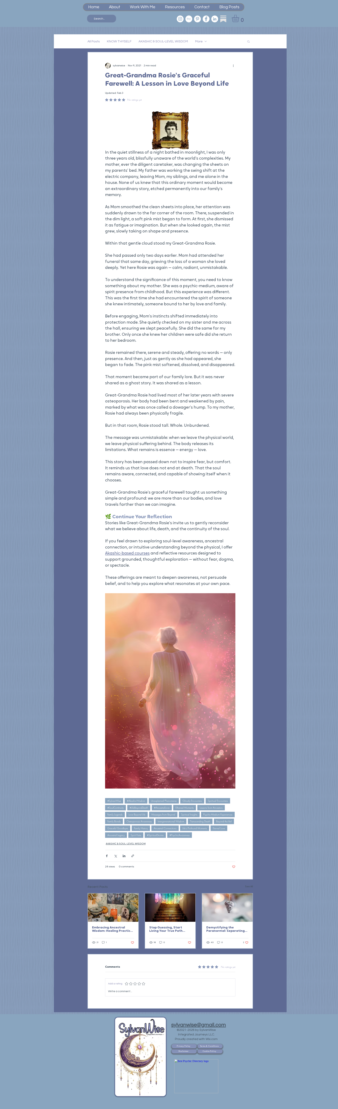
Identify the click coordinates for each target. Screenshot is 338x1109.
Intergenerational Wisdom (171, 821)
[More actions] (233, 66)
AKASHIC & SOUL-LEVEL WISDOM (163, 41)
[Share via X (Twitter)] (115, 856)
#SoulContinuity (115, 807)
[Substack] (223, 18)
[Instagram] (180, 18)
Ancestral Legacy (116, 835)
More (199, 41)
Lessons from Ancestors (211, 807)
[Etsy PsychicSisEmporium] (188, 18)
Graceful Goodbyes (117, 828)
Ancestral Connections (165, 828)
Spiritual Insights (189, 814)
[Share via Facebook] (106, 856)
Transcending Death (200, 821)
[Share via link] (132, 856)
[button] (240, 18)
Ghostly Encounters (192, 800)
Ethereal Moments (185, 807)
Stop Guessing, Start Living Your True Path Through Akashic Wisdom (169, 929)
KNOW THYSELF (119, 41)
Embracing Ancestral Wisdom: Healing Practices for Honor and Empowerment (113, 929)
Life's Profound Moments (194, 828)
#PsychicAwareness (180, 835)
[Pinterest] (197, 18)
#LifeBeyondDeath (139, 807)
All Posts (93, 41)
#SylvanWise (114, 800)
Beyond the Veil (224, 821)
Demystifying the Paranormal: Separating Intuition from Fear (225, 929)
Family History (141, 828)
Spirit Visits (136, 835)
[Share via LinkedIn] (124, 856)
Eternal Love (219, 828)
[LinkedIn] (214, 18)
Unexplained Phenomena (164, 800)
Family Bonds (114, 821)
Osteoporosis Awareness (139, 821)
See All (249, 886)
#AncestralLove (162, 807)
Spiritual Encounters (218, 800)
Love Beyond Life (137, 814)
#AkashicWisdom (136, 800)
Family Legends (115, 814)
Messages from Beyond (163, 814)
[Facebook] (206, 18)
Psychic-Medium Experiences (217, 814)
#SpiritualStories (155, 835)
